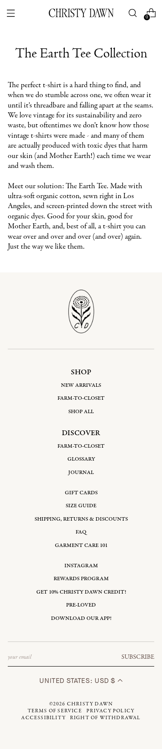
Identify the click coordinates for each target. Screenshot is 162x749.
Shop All (81, 411)
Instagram (81, 565)
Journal (81, 472)
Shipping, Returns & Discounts (81, 519)
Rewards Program (81, 578)
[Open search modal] (132, 13)
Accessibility (43, 717)
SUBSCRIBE (137, 657)
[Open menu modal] (11, 13)
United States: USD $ (78, 680)
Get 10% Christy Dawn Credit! (81, 592)
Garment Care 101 (81, 545)
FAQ (81, 532)
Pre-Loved (81, 605)
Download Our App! (81, 618)
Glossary (81, 459)
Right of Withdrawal (105, 717)
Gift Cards (81, 492)
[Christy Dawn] (81, 13)
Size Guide (81, 505)
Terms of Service (55, 711)
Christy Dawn (90, 704)
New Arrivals (81, 385)
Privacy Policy (110, 711)
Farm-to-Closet (81, 398)
